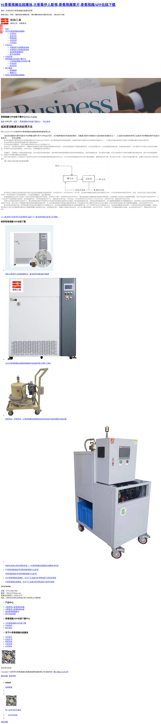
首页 (7, 29)
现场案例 (13, 70)
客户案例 (8, 68)
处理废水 (96, 146)
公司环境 (13, 40)
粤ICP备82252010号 (60, 672)
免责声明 (12, 676)
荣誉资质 (13, 38)
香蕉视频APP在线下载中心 (15, 59)
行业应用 (8, 56)
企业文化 (13, 36)
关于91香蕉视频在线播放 (15, 31)
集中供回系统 (15, 54)
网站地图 (4, 676)
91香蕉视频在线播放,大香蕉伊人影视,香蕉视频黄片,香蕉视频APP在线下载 (58, 5)
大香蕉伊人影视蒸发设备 (19, 47)
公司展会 (13, 43)
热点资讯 (13, 66)
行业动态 (13, 63)
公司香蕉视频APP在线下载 (20, 61)
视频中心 (13, 73)
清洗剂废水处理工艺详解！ (45, 217)
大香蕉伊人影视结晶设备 (19, 50)
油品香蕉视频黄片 (17, 52)
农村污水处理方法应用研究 (14, 217)
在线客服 (8, 687)
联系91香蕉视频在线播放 (15, 75)
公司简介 (13, 33)
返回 (2, 121)
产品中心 (8, 45)
